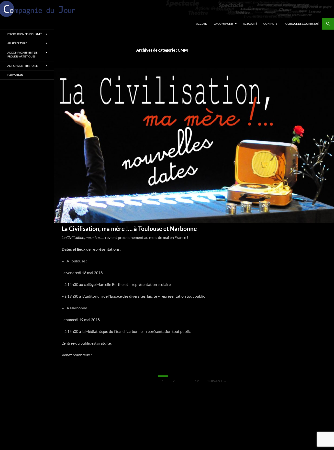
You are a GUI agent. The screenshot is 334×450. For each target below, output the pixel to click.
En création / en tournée (24, 34)
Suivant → (217, 381)
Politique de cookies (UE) (301, 23)
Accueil (201, 23)
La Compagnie (223, 23)
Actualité (250, 23)
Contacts (270, 23)
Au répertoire (17, 43)
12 (197, 381)
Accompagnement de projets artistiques (22, 54)
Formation (15, 74)
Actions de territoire (22, 65)
